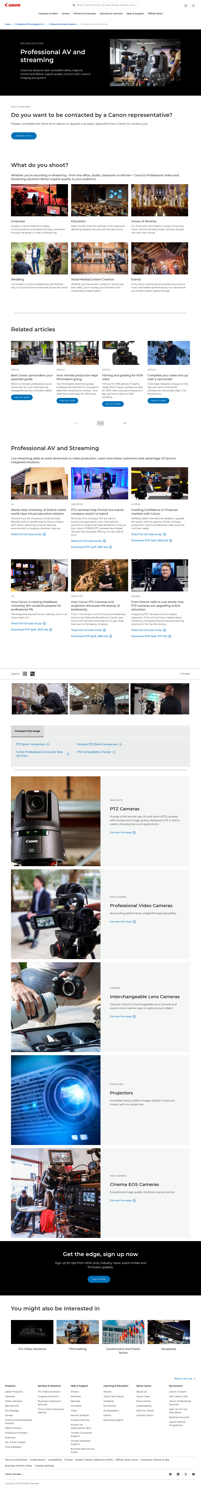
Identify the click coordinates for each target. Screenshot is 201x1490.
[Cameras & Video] (59, 13)
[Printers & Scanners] (97, 13)
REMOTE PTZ (116, 800)
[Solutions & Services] (124, 13)
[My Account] (185, 5)
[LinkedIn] (178, 1474)
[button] (77, 423)
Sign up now (99, 1279)
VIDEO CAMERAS (118, 897)
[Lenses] (71, 13)
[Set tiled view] (25, 674)
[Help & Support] (145, 13)
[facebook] (170, 1474)
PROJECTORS (116, 1084)
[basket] (193, 5)
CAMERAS (115, 988)
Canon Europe (13, 1474)
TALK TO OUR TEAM (20, 107)
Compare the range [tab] (27, 731)
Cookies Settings (44, 1465)
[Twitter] (186, 1474)
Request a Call (24, 136)
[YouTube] (193, 1474)
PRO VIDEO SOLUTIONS (31, 43)
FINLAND (135, 596)
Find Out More (22, 397)
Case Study (77, 504)
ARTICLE (15, 369)
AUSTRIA (135, 504)
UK (12, 504)
